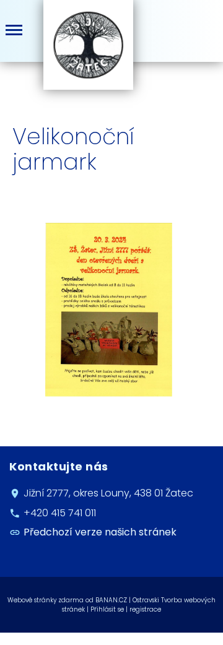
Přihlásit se (107, 609)
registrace (145, 609)
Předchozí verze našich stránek (100, 533)
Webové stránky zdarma (45, 600)
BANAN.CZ (111, 600)
